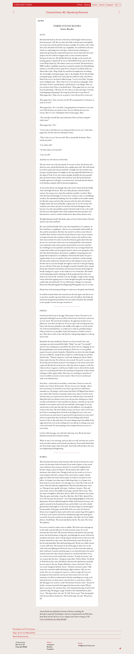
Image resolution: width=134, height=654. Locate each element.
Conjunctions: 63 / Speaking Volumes (67, 12)
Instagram (50, 645)
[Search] (120, 5)
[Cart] (116, 4)
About (102, 5)
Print (80, 5)
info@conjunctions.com (86, 645)
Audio (94, 5)
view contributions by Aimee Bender (53, 619)
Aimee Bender (67, 29)
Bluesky (49, 647)
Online (87, 5)
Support (109, 5)
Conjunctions (23, 5)
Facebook (50, 649)
